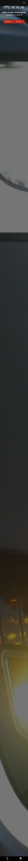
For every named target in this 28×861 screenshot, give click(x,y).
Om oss (19, 21)
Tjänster (9, 21)
